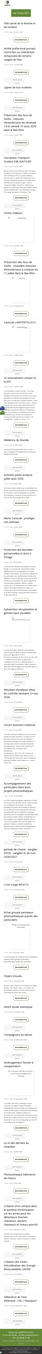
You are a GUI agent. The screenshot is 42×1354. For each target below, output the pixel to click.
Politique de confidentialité (25, 1341)
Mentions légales (9, 1341)
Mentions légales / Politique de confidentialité (20, 1352)
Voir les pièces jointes (17, 81)
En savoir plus (21, 40)
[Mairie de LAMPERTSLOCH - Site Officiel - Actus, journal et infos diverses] (7, 3)
